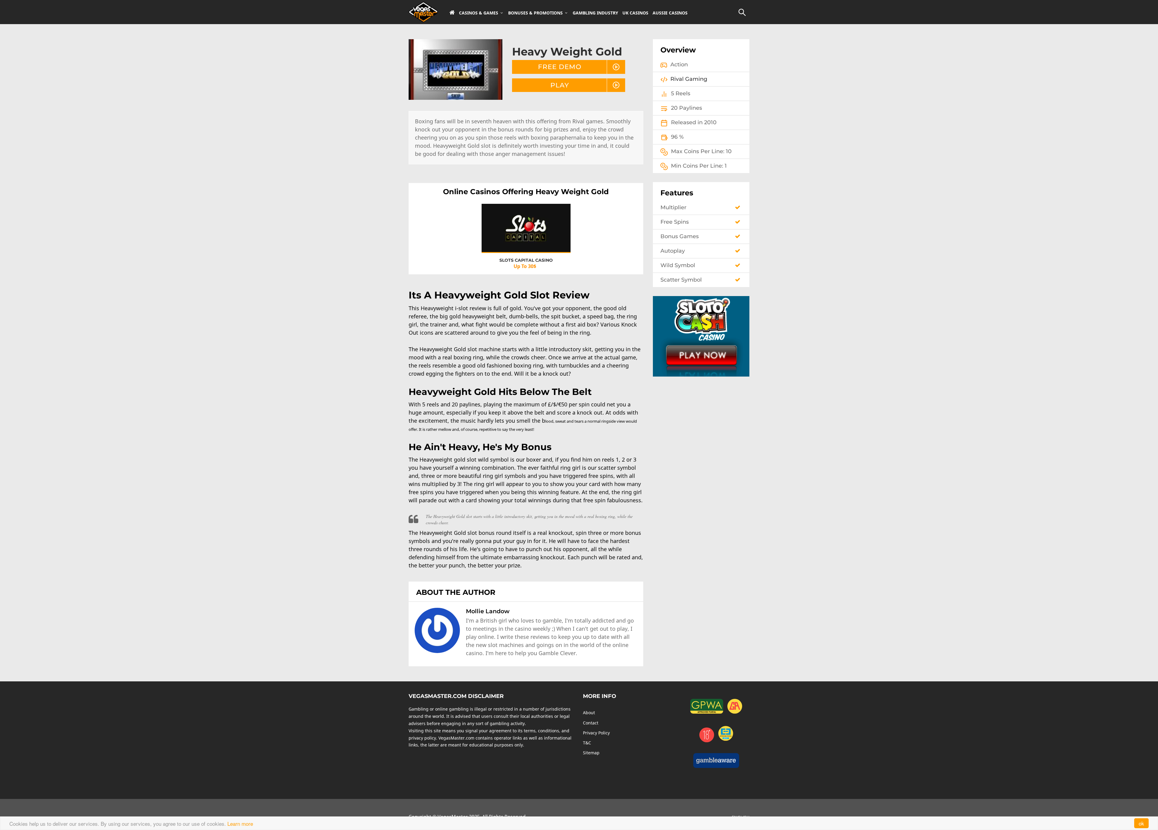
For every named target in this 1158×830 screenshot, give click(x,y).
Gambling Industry (595, 13)
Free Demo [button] (559, 67)
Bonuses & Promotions (535, 13)
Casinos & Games (478, 13)
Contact (590, 723)
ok (1141, 823)
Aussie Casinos (670, 13)
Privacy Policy (596, 733)
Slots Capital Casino (526, 260)
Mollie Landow (488, 611)
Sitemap (591, 753)
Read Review (526, 233)
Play (559, 85)
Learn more (240, 823)
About (589, 712)
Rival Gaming (688, 79)
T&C (587, 743)
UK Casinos (635, 13)
